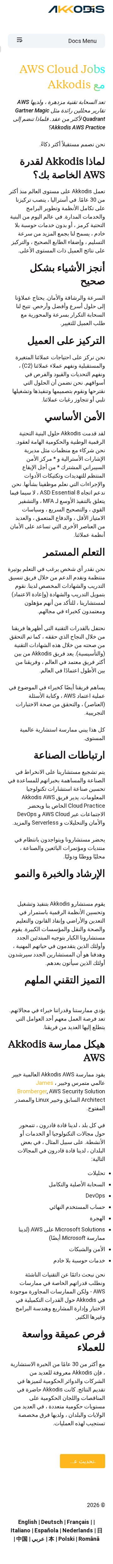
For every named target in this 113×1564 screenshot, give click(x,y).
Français (78, 1522)
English (27, 1522)
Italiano (20, 1530)
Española (46, 1530)
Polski (66, 1539)
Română (89, 1539)
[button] (96, 9)
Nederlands (77, 1530)
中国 (22, 1539)
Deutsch (52, 1522)
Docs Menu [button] (82, 41)
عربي (38, 1539)
